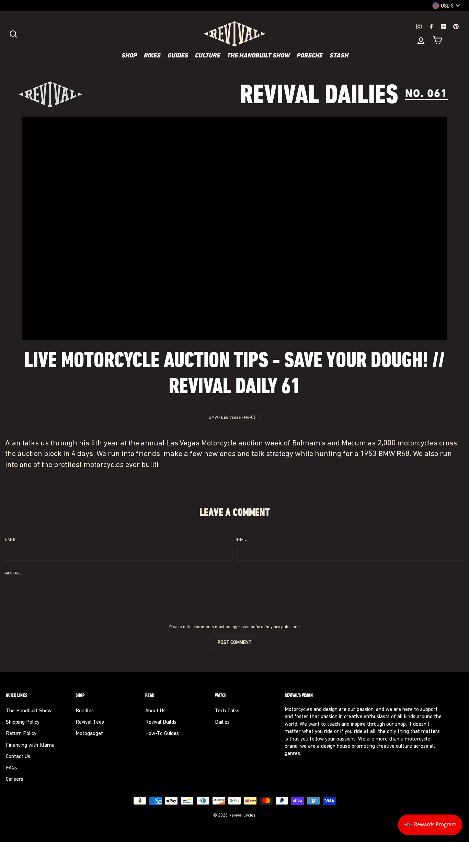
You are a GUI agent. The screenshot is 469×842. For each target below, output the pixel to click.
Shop (129, 56)
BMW (213, 417)
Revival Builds (160, 722)
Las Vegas (231, 417)
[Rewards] (430, 824)
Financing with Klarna (30, 745)
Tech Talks (227, 711)
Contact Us (18, 756)
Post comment (235, 642)
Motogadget (89, 733)
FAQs (11, 768)
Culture (207, 56)
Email (241, 540)
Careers (14, 779)
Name (10, 540)
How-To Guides (162, 733)
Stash (338, 56)
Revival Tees (90, 722)
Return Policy (21, 733)
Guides (177, 56)
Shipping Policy (22, 722)
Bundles (85, 711)
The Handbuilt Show (258, 56)
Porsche (309, 56)
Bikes (152, 56)
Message (13, 573)
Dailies (222, 722)
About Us (155, 711)
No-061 (251, 417)
